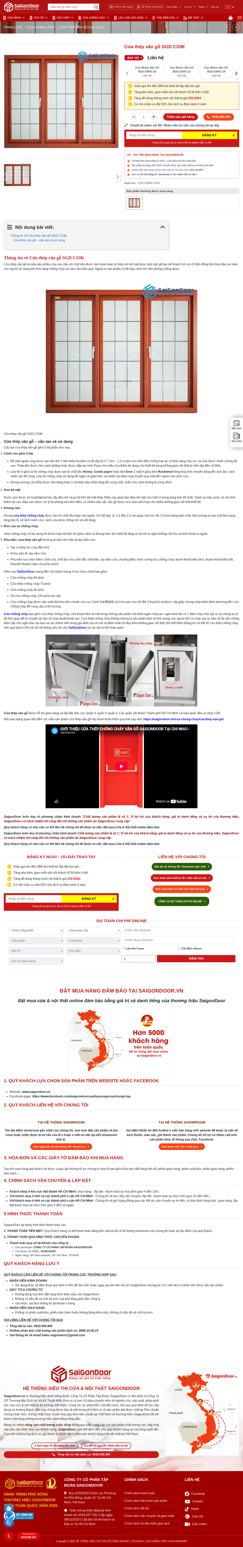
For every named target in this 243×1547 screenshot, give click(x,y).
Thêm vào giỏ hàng (180, 116)
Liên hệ (215, 6)
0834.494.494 (221, 116)
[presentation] (5, 177)
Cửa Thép (63, 17)
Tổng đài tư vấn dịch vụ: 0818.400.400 (83, 1454)
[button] (9, 1509)
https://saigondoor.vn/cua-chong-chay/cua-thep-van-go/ (183, 719)
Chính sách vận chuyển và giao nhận (149, 1515)
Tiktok (195, 1508)
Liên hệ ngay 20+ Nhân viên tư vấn (107, 1445)
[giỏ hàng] (230, 17)
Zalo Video (199, 1524)
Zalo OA (197, 1516)
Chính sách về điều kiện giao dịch (147, 1523)
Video (201, 6)
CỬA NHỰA (14, 17)
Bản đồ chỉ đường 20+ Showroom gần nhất (180, 866)
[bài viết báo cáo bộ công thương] (31, 1516)
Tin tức (188, 6)
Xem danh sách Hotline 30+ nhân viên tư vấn (180, 878)
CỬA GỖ (39, 17)
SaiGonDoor (26, 571)
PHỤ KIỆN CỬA (166, 17)
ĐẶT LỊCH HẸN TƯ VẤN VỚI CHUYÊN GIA (180, 889)
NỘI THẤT (193, 17)
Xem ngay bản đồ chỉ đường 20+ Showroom (59, 1146)
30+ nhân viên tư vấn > (185, 174)
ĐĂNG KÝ (209, 135)
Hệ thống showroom (152, 6)
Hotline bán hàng (123, 6)
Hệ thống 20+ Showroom (157, 174)
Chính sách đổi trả (136, 1508)
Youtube (197, 1501)
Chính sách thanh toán (139, 1493)
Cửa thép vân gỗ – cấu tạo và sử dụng (39, 240)
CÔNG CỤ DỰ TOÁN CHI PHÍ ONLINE (180, 901)
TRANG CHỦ (13, 27)
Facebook (198, 1493)
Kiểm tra (196, 958)
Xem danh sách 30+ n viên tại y (180, 1146)
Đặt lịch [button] (236, 428)
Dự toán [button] (236, 441)
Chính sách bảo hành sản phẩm (145, 1500)
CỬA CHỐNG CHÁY (94, 17)
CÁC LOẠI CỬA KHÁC (131, 17)
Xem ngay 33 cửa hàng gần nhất (56, 1445)
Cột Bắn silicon (191, 948)
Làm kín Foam (134, 948)
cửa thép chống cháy (28, 515)
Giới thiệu (172, 6)
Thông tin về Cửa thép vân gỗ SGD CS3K (38, 235)
